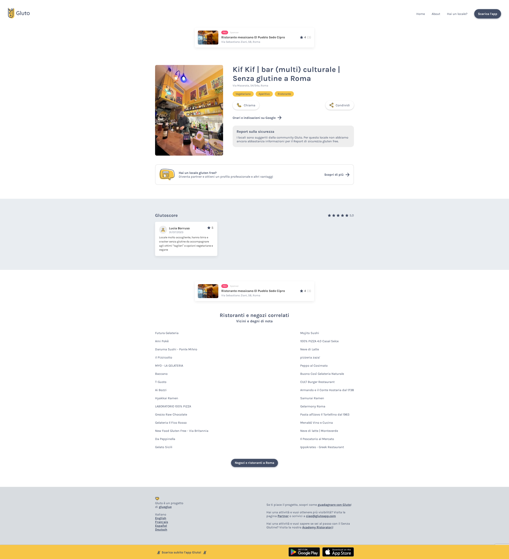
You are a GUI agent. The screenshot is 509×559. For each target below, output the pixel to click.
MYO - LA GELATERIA (169, 365)
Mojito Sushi (309, 333)
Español (161, 526)
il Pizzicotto (163, 357)
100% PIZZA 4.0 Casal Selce (319, 341)
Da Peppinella (165, 439)
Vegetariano (243, 94)
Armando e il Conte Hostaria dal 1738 (327, 390)
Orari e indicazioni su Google (254, 118)
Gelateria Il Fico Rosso (171, 422)
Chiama (249, 105)
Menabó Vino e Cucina (316, 422)
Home (420, 14)
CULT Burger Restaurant (317, 382)
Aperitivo (264, 94)
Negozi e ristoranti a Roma (254, 463)
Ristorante (284, 94)
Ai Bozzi (161, 390)
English (160, 518)
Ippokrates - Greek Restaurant (322, 447)
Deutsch (161, 529)
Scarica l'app (487, 14)
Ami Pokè (162, 341)
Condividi (343, 105)
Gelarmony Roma (312, 406)
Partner (283, 516)
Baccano (161, 374)
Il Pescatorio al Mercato (317, 439)
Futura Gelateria (167, 333)
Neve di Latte (309, 349)
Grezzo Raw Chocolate (171, 414)
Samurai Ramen (312, 398)
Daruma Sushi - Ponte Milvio (176, 349)
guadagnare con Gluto (334, 505)
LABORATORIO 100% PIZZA (173, 406)
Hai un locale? (457, 14)
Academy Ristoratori (317, 527)
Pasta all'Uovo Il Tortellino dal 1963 (324, 414)
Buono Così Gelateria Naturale (322, 374)
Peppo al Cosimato (314, 365)
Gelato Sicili (163, 447)
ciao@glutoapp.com (321, 516)
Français (161, 522)
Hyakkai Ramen (166, 398)
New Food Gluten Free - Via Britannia (181, 431)
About (436, 14)
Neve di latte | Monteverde (319, 431)
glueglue (165, 507)
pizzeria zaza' (310, 357)
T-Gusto (160, 382)
